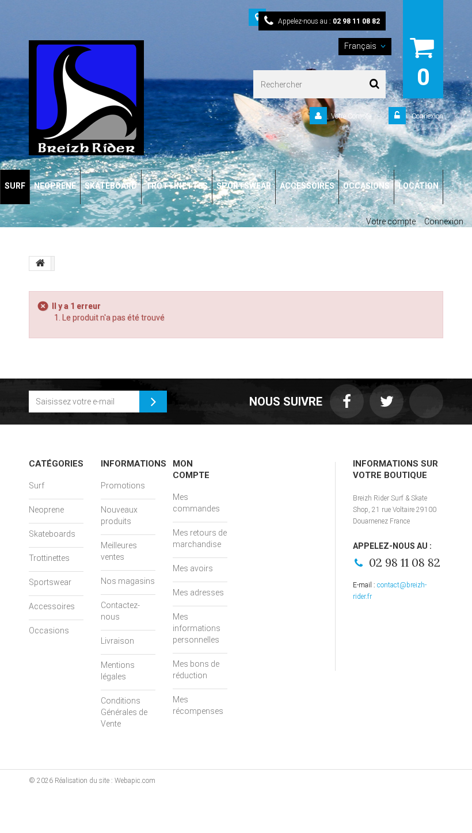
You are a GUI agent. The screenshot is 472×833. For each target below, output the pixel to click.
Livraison (117, 640)
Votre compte (391, 221)
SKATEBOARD (111, 185)
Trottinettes (49, 558)
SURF (15, 185)
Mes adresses (198, 592)
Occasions (49, 630)
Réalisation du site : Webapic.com (105, 781)
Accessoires (52, 606)
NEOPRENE (55, 185)
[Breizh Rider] (106, 97)
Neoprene (46, 509)
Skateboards (52, 533)
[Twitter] (387, 401)
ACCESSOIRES (307, 185)
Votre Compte (351, 116)
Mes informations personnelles (196, 628)
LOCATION (418, 185)
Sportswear (50, 582)
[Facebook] (347, 401)
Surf (36, 485)
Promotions (123, 485)
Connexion (426, 116)
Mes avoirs (193, 568)
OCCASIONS (366, 185)
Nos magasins (128, 581)
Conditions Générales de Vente (124, 712)
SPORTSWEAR (243, 185)
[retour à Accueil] (40, 263)
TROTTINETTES (177, 185)
